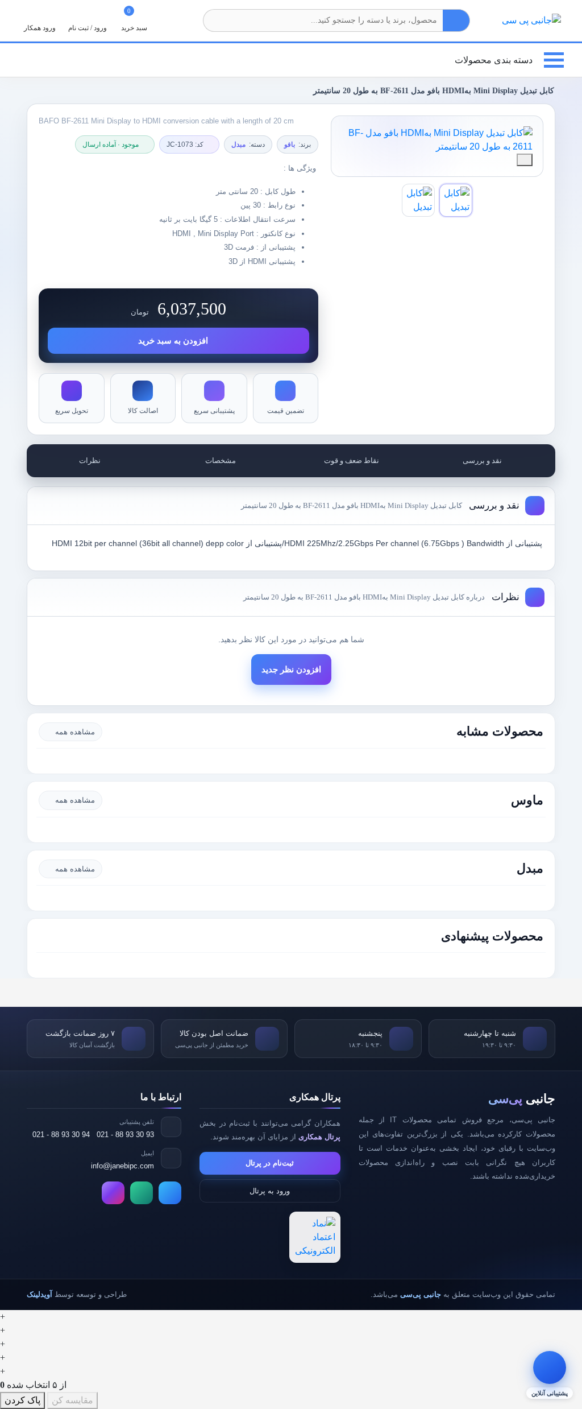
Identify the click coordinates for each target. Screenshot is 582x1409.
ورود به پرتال (270, 1191)
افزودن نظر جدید (291, 669)
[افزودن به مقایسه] (525, 160)
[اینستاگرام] (113, 1192)
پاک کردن (22, 1400)
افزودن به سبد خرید (173, 340)
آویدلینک (39, 1294)
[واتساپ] (141, 1192)
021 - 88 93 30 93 (125, 1134)
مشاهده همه (75, 732)
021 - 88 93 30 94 (61, 1134)
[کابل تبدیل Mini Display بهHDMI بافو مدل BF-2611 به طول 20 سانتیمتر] (437, 140)
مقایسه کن (72, 1400)
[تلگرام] (170, 1192)
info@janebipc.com (122, 1166)
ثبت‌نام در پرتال (270, 1163)
